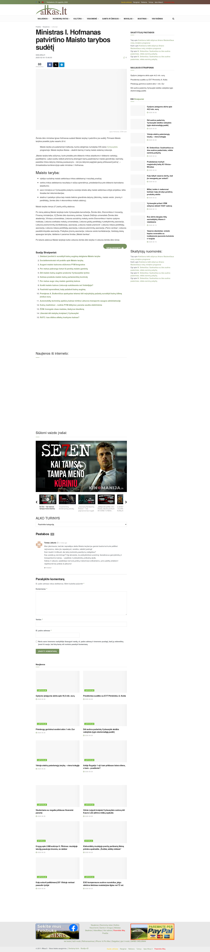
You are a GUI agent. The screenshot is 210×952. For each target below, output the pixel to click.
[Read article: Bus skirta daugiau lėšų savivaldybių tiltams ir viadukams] (138, 221)
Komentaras (41, 589)
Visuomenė (92, 18)
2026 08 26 (41, 699)
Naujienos (43, 18)
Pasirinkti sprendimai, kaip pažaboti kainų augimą (62, 289)
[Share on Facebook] (49, 64)
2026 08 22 (152, 197)
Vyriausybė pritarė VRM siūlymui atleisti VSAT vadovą (159, 204)
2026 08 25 (88, 888)
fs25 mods (76, 941)
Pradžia (38, 27)
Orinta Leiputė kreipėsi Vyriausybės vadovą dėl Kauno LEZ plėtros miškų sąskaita (104, 811)
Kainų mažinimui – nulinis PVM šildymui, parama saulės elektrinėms (71, 305)
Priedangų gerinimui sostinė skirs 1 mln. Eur (55, 729)
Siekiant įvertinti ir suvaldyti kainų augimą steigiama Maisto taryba (70, 256)
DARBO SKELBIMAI (138, 941)
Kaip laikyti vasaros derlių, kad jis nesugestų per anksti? (160, 177)
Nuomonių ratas (60, 18)
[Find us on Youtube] (43, 2)
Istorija (41, 841)
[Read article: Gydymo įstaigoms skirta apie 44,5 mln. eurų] (57, 682)
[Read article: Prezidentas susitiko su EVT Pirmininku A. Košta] (105, 682)
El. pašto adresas (44, 630)
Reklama (144, 2)
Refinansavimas (88, 941)
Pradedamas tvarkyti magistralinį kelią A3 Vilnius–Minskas (159, 164)
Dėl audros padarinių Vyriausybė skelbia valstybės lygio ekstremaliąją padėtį (101, 730)
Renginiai (136, 2)
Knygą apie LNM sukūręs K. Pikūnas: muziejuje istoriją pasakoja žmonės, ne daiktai (57, 847)
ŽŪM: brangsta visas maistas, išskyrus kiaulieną (62, 309)
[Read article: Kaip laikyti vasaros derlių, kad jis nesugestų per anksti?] (138, 180)
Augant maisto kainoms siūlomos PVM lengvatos (62, 264)
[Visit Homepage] (51, 10)
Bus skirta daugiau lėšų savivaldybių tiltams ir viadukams (157, 219)
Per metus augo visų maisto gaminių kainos (60, 281)
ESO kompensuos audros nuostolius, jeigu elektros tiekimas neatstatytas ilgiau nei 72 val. (103, 883)
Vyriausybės (112, 146)
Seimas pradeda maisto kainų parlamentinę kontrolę (64, 277)
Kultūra (78, 18)
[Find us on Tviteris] (39, 2)
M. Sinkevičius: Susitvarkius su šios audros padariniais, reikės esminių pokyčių (160, 150)
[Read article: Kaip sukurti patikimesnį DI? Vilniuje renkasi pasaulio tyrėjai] (57, 868)
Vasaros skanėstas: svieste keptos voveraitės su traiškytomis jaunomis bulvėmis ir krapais (160, 235)
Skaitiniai (142, 18)
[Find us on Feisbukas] (36, 2)
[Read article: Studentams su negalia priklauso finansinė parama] (57, 796)
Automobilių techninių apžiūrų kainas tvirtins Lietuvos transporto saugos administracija (80, 300)
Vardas (39, 619)
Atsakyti (48, 568)
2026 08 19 (152, 209)
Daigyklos (115, 941)
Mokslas (128, 18)
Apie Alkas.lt (159, 2)
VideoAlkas (97, 930)
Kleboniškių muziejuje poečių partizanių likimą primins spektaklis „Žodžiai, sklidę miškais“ (103, 847)
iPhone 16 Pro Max (103, 941)
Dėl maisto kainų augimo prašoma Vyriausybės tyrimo (65, 272)
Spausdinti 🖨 (115, 247)
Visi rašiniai (157, 18)
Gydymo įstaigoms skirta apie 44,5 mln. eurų (55, 695)
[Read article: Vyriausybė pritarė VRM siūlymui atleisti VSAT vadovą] (138, 207)
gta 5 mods (125, 941)
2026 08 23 (152, 181)
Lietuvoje (55, 27)
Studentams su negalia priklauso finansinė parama (54, 811)
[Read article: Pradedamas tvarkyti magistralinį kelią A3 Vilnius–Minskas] (138, 166)
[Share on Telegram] (61, 64)
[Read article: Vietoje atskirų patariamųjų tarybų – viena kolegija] (57, 751)
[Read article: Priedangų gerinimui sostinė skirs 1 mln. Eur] (57, 715)
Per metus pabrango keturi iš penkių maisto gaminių (64, 268)
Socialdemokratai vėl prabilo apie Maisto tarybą (61, 260)
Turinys (151, 2)
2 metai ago (63, 543)
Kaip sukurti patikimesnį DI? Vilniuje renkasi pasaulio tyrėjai (55, 883)
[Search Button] (173, 19)
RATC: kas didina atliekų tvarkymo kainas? (59, 317)
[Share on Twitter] (55, 64)
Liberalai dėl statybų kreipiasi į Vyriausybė (59, 313)
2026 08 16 (152, 242)
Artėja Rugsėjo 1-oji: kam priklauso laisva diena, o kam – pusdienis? (104, 766)
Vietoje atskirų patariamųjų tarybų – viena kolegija (57, 765)
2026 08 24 (152, 156)
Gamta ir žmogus (110, 18)
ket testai (67, 941)
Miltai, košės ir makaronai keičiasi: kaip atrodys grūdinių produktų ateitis (159, 192)
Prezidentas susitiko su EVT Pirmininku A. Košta (104, 695)
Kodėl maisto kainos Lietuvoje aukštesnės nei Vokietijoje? (66, 285)
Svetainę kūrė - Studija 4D (78, 948)
